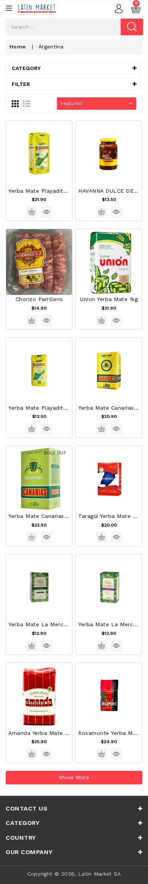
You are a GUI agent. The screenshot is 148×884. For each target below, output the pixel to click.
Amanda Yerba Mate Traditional (51, 733)
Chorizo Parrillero (39, 299)
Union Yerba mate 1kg (109, 299)
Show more (74, 777)
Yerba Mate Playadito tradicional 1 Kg (60, 191)
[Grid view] (15, 103)
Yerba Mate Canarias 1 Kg (112, 408)
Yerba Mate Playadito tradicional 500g (61, 408)
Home (17, 47)
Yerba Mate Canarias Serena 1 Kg (53, 516)
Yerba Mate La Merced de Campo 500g (62, 624)
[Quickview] (46, 212)
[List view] (26, 103)
